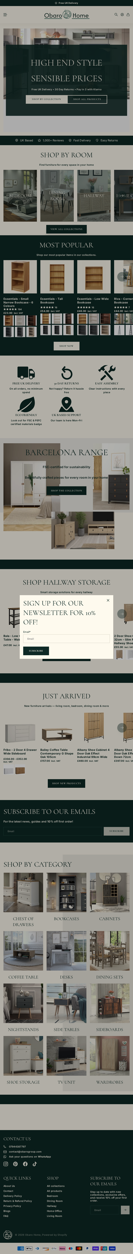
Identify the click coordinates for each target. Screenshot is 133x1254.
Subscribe (36, 650)
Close (108, 600)
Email (27, 631)
